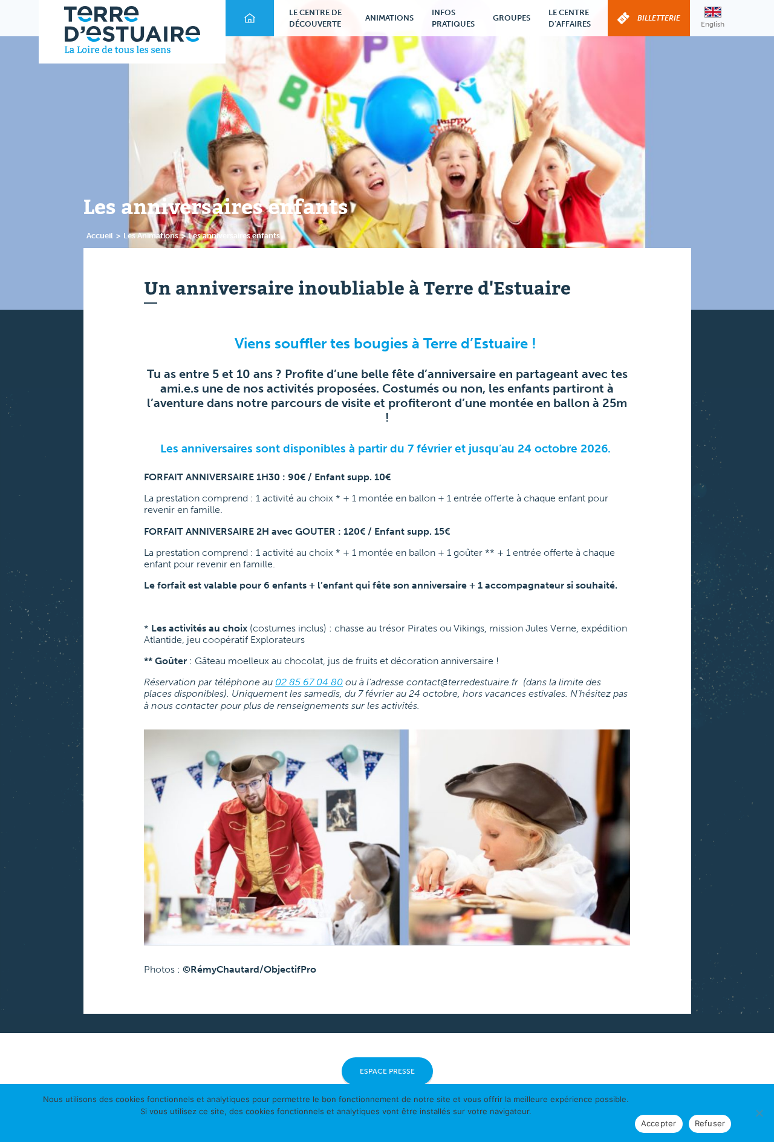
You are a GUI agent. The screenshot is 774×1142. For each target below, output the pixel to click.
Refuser (710, 1123)
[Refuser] (759, 1113)
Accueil (99, 235)
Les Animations (150, 235)
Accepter (659, 1123)
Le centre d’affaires (569, 18)
